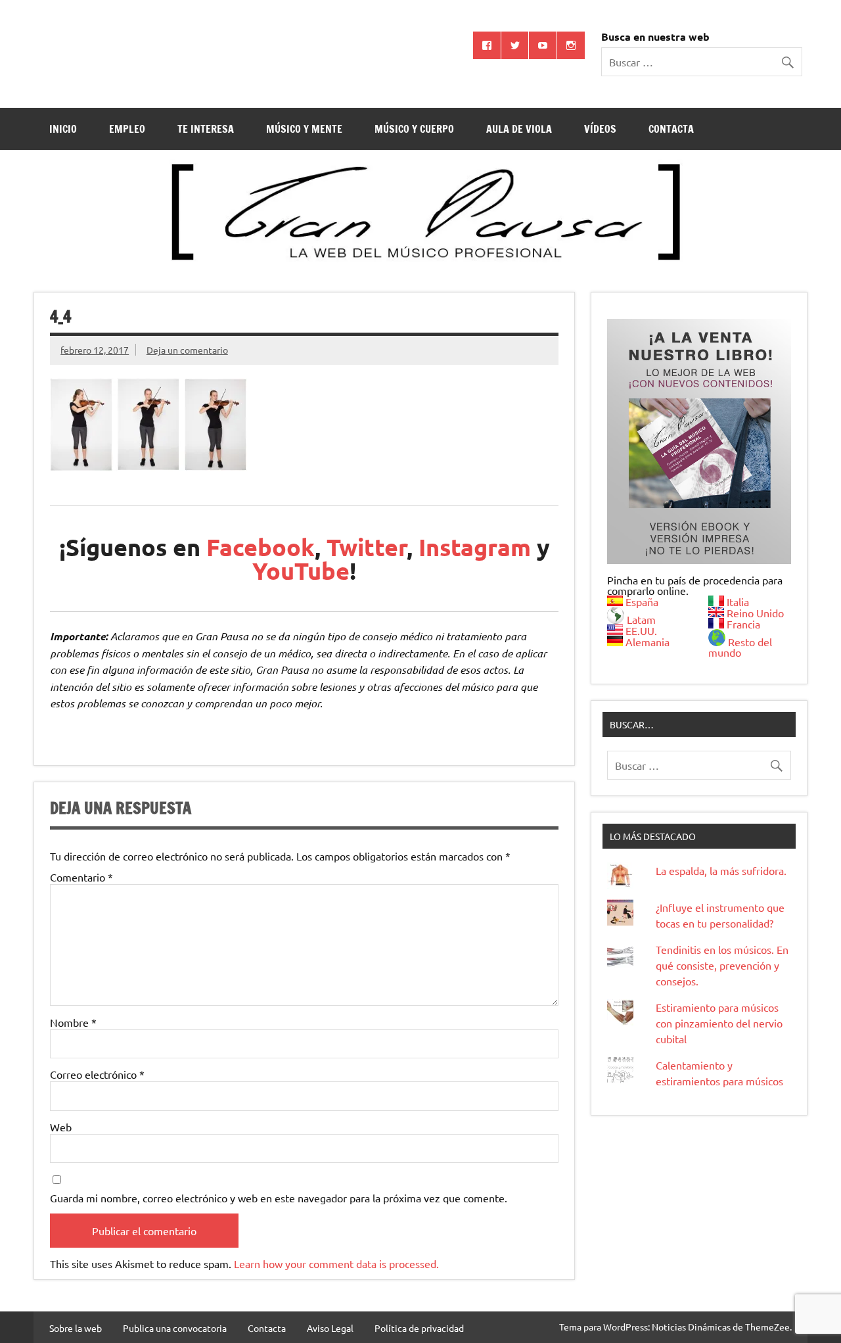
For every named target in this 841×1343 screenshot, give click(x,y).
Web (61, 1126)
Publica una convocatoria (175, 1327)
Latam (641, 619)
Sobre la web (75, 1327)
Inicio (63, 129)
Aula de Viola (519, 129)
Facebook (260, 546)
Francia (743, 623)
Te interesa (205, 129)
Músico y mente (304, 129)
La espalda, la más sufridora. (721, 870)
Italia (738, 601)
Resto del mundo (740, 647)
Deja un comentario (187, 350)
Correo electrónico (97, 1074)
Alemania (647, 641)
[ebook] (699, 441)
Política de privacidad (419, 1327)
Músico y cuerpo (414, 129)
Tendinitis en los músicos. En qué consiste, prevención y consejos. (722, 965)
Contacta (671, 129)
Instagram (475, 546)
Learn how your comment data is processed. (336, 1263)
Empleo (127, 129)
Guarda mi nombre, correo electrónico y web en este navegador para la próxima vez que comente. (278, 1197)
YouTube (301, 570)
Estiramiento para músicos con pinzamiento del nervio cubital (719, 1023)
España (641, 601)
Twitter (367, 546)
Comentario (81, 877)
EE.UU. (641, 630)
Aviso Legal (330, 1327)
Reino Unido (755, 612)
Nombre (73, 1022)
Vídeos (600, 129)
